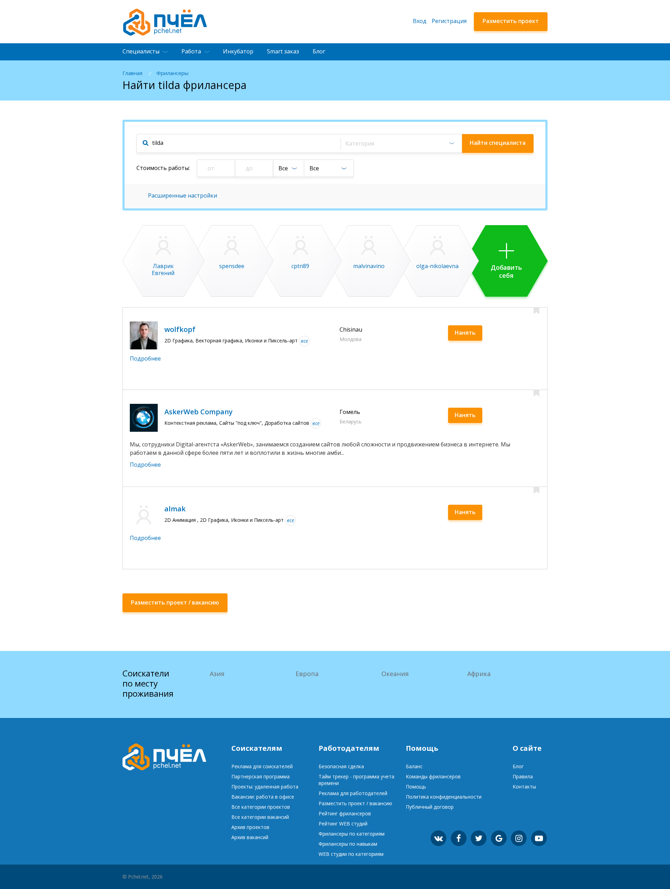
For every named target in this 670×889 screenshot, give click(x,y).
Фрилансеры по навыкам (348, 843)
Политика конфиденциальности (444, 796)
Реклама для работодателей (353, 793)
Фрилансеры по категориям (352, 833)
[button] (401, 143)
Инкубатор (238, 51)
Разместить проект (511, 21)
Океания (395, 673)
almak (175, 508)
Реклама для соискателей (262, 766)
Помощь (416, 786)
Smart (283, 51)
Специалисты (140, 51)
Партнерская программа (260, 776)
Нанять (465, 332)
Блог (319, 51)
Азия (217, 673)
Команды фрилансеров (433, 776)
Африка (479, 673)
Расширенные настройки (182, 195)
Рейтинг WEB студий (343, 823)
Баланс (414, 766)
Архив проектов (250, 827)
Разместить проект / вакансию (355, 803)
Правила (523, 776)
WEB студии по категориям (351, 854)
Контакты (524, 786)
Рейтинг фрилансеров (345, 813)
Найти (498, 143)
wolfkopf (179, 329)
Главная (132, 73)
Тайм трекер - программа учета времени (356, 779)
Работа (191, 51)
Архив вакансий (249, 837)
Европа (307, 673)
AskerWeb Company (198, 411)
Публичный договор (430, 806)
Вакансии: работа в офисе (262, 796)
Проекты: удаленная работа (264, 786)
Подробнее (145, 358)
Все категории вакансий (260, 817)
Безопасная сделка (341, 766)
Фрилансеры (172, 73)
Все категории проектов (260, 806)
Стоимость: (163, 168)
